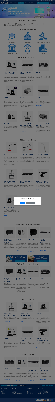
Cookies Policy (36, 201)
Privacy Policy (30, 201)
